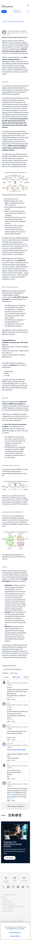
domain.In (10, 794)
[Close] (28, 924)
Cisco (7, 6)
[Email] (10, 815)
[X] (16, 815)
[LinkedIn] (20, 815)
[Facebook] (13, 815)
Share (27, 677)
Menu (28, 5)
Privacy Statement (14, 932)
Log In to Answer (15, 806)
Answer (17, 677)
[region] (15, 931)
